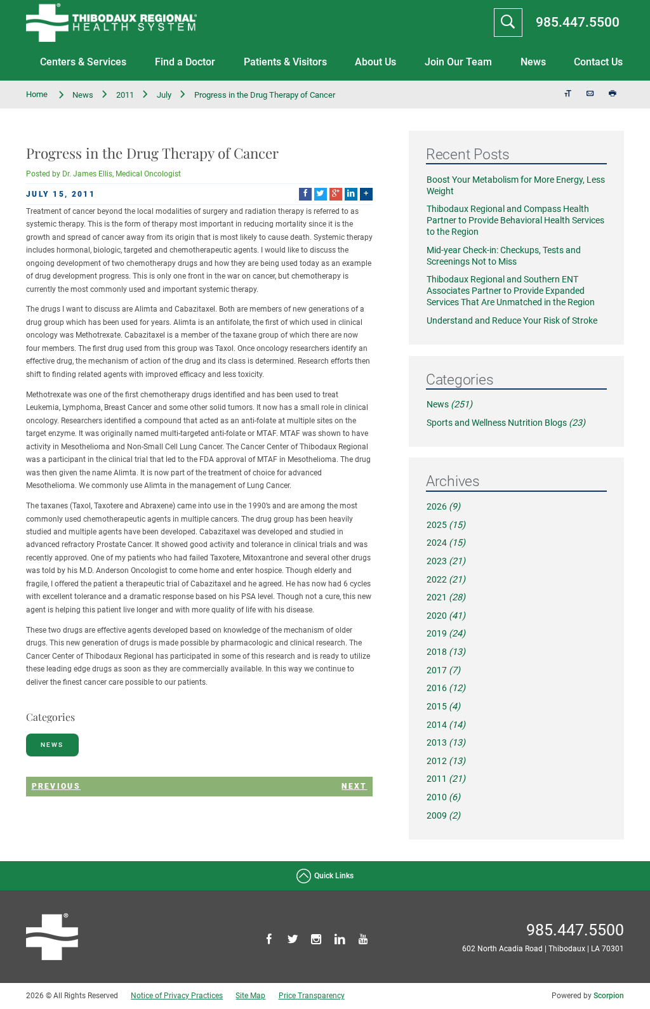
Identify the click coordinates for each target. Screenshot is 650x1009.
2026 (443, 506)
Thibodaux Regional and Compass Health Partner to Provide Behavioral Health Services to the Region (515, 220)
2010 (443, 797)
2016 (446, 688)
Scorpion (609, 995)
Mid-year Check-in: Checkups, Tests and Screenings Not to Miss (504, 256)
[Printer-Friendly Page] (613, 94)
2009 (443, 815)
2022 (446, 579)
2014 (446, 725)
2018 (446, 652)
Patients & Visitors (285, 62)
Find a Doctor (185, 62)
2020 (446, 615)
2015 (443, 706)
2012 (446, 761)
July (164, 95)
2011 (125, 95)
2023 (446, 561)
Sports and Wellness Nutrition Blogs (506, 423)
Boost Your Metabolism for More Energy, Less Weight (516, 186)
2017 (443, 670)
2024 (446, 542)
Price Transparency (311, 995)
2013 (446, 742)
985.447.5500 (578, 22)
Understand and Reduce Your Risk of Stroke (512, 320)
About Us (375, 62)
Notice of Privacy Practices (177, 995)
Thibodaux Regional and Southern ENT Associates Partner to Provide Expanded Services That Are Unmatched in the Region (511, 291)
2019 (446, 633)
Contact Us (598, 62)
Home (38, 94)
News (533, 62)
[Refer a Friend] (590, 94)
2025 (446, 525)
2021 (446, 597)
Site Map (250, 995)
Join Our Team (458, 62)
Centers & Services (83, 62)
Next (354, 786)
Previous (56, 786)
